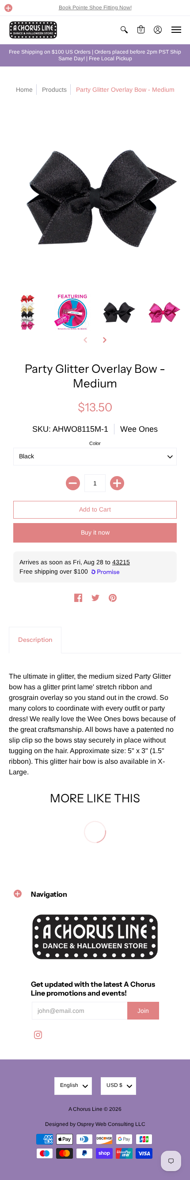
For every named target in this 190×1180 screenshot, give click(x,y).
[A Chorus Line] (33, 30)
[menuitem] (124, 30)
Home (24, 89)
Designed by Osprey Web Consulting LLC (95, 1124)
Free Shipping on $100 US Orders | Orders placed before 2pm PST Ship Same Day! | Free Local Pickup (95, 55)
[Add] (117, 483)
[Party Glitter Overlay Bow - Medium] (27, 312)
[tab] (35, 640)
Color (95, 443)
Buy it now (95, 532)
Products (54, 89)
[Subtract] (73, 483)
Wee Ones (139, 429)
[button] (8, 8)
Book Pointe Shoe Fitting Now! (95, 7)
